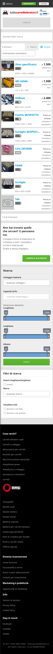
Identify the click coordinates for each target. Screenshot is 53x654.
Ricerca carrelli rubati (13, 541)
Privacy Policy (9, 605)
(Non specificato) (25, 64)
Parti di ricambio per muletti (16, 536)
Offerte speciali (10, 546)
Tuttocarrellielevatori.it (26, 12)
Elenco (33, 47)
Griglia (47, 47)
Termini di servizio (11, 600)
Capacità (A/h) (10, 291)
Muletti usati (9, 506)
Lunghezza (8, 308)
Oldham (20, 98)
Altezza (6, 344)
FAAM (18, 165)
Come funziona (10, 562)
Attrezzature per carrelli (14, 449)
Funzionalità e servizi (13, 567)
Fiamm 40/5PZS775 (26, 115)
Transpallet (8, 501)
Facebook (7, 623)
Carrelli (6, 479)
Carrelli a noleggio (11, 444)
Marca (6, 388)
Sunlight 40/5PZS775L (28, 131)
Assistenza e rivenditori (14, 474)
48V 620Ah (21, 81)
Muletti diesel (9, 516)
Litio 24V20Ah (23, 148)
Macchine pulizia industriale (16, 459)
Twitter (6, 633)
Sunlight (20, 182)
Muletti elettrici (10, 511)
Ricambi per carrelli (12, 454)
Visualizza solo (10, 404)
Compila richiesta (36, 258)
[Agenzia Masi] (15, 491)
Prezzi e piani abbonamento (16, 572)
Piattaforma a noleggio (13, 469)
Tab (17, 199)
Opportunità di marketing (15, 589)
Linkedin (7, 628)
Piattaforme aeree (11, 464)
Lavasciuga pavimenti (13, 531)
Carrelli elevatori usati (13, 439)
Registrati (29, 4)
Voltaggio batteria (12, 277)
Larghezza (8, 326)
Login (44, 4)
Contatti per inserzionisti (14, 577)
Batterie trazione (11, 521)
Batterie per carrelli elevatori (16, 526)
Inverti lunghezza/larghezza (16, 380)
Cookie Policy (9, 610)
